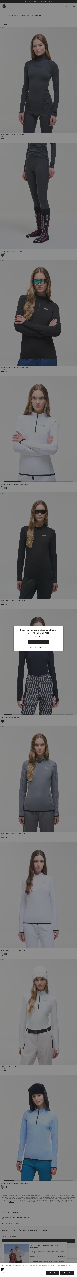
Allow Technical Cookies (67, 1273)
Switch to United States (38, 642)
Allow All (52, 1273)
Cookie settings (5, 1272)
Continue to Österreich (38, 647)
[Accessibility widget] (2, 1269)
